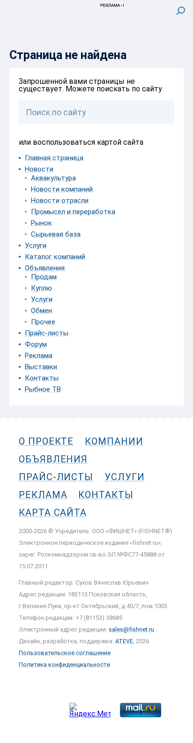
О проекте (46, 441)
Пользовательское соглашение (65, 652)
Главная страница (54, 158)
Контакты (42, 378)
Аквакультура (53, 178)
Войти (173, 50)
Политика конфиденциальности (64, 664)
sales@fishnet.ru (131, 629)
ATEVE (124, 641)
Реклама (38, 355)
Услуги (35, 245)
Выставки (41, 367)
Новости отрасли (60, 200)
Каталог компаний (55, 257)
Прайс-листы (46, 333)
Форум (36, 344)
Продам (44, 277)
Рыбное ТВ (43, 389)
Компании (114, 441)
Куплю (41, 288)
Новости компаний (62, 189)
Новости (39, 169)
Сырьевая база (56, 234)
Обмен (41, 310)
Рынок (41, 223)
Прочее (43, 322)
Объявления (45, 268)
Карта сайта (53, 512)
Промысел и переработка (73, 212)
